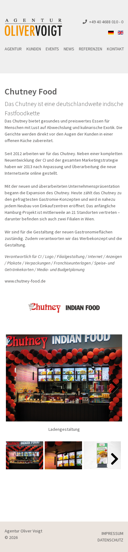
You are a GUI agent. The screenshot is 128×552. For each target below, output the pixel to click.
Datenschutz (110, 540)
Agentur (13, 49)
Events (52, 49)
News (69, 49)
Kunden (33, 49)
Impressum (112, 533)
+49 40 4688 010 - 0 (106, 22)
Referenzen (90, 49)
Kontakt (115, 49)
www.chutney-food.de (25, 281)
